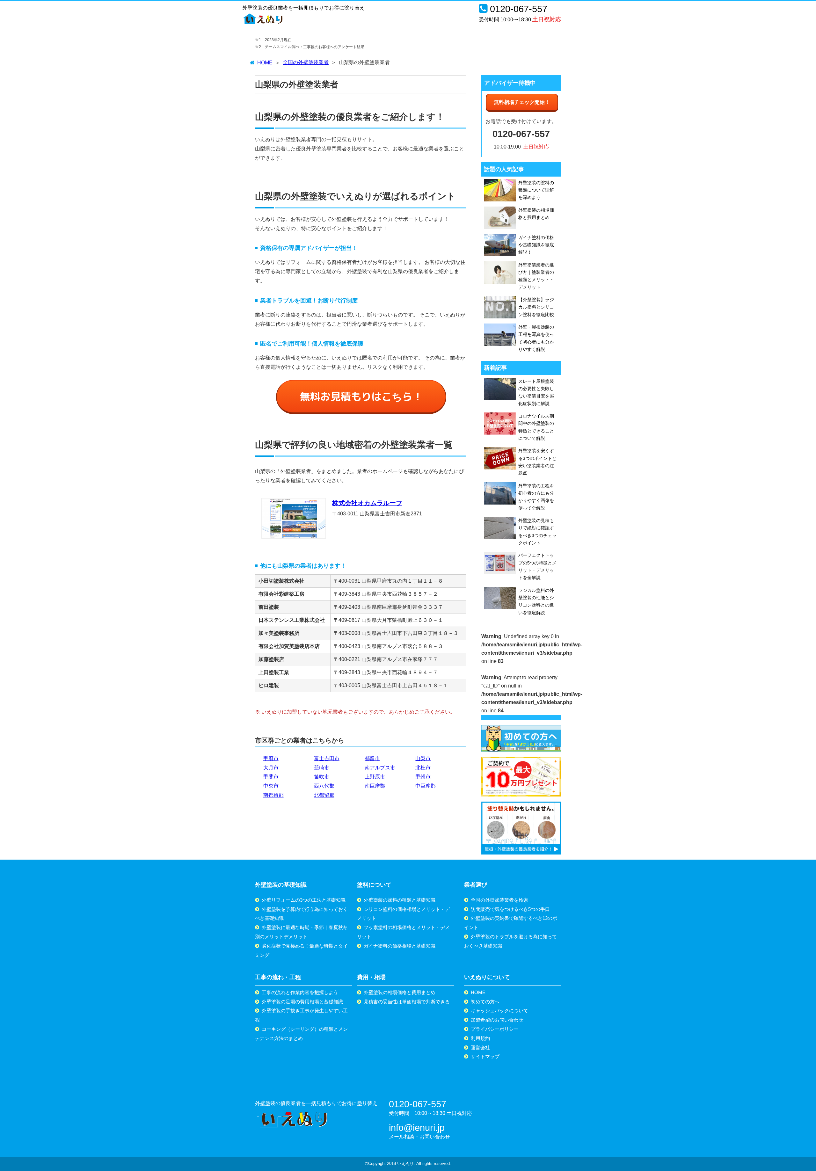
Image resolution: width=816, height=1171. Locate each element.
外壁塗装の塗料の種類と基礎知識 (399, 900)
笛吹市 (321, 776)
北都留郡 (324, 795)
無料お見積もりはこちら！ (361, 396)
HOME (478, 992)
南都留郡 (273, 795)
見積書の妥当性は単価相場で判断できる (407, 1001)
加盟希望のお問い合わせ (497, 1019)
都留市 (372, 758)
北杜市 (423, 767)
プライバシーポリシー (495, 1029)
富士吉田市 (326, 758)
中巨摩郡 (425, 786)
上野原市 (375, 776)
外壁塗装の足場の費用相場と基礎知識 (302, 1001)
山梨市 (423, 758)
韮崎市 (321, 767)
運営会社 (480, 1047)
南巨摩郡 (375, 786)
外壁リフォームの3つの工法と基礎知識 (304, 900)
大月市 (271, 767)
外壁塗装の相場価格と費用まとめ (399, 992)
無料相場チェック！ (522, 102)
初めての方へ (485, 1001)
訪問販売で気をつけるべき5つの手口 (510, 909)
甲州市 (423, 776)
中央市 (271, 786)
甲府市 (271, 758)
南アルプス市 (380, 767)
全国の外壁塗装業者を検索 (499, 900)
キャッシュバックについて (499, 1010)
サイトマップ (485, 1056)
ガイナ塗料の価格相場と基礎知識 (399, 946)
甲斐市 (271, 776)
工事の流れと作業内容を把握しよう (300, 992)
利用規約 (480, 1038)
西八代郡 (324, 786)
